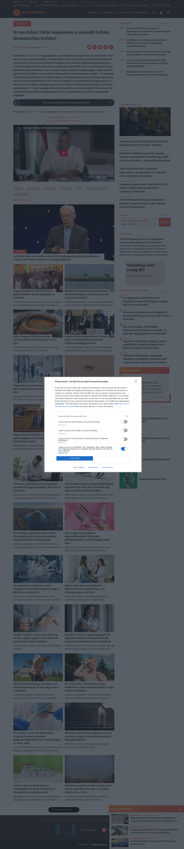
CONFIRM (74, 458)
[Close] (136, 381)
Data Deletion (78, 467)
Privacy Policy (107, 467)
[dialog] (93, 424)
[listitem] (93, 416)
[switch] (124, 421)
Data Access (93, 467)
